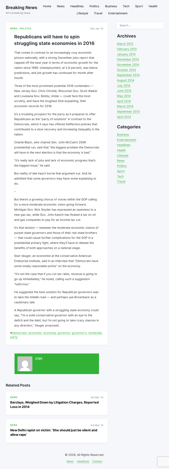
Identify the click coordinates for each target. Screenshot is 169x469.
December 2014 (128, 59)
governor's (79, 333)
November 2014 (128, 64)
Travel (98, 13)
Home (47, 6)
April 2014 (124, 101)
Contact (97, 461)
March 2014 (125, 106)
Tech (126, 6)
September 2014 (128, 75)
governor (64, 333)
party (14, 337)
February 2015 (127, 49)
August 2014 (125, 80)
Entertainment (117, 13)
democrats (19, 333)
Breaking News (21, 7)
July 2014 (123, 85)
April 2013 (124, 116)
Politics (94, 6)
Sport (139, 6)
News (61, 6)
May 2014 (124, 96)
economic (35, 333)
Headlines (77, 6)
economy (49, 333)
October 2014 (126, 70)
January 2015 (126, 54)
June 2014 (124, 90)
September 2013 (128, 111)
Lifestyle (82, 13)
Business (111, 6)
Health (153, 6)
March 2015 (125, 43)
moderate (94, 333)
